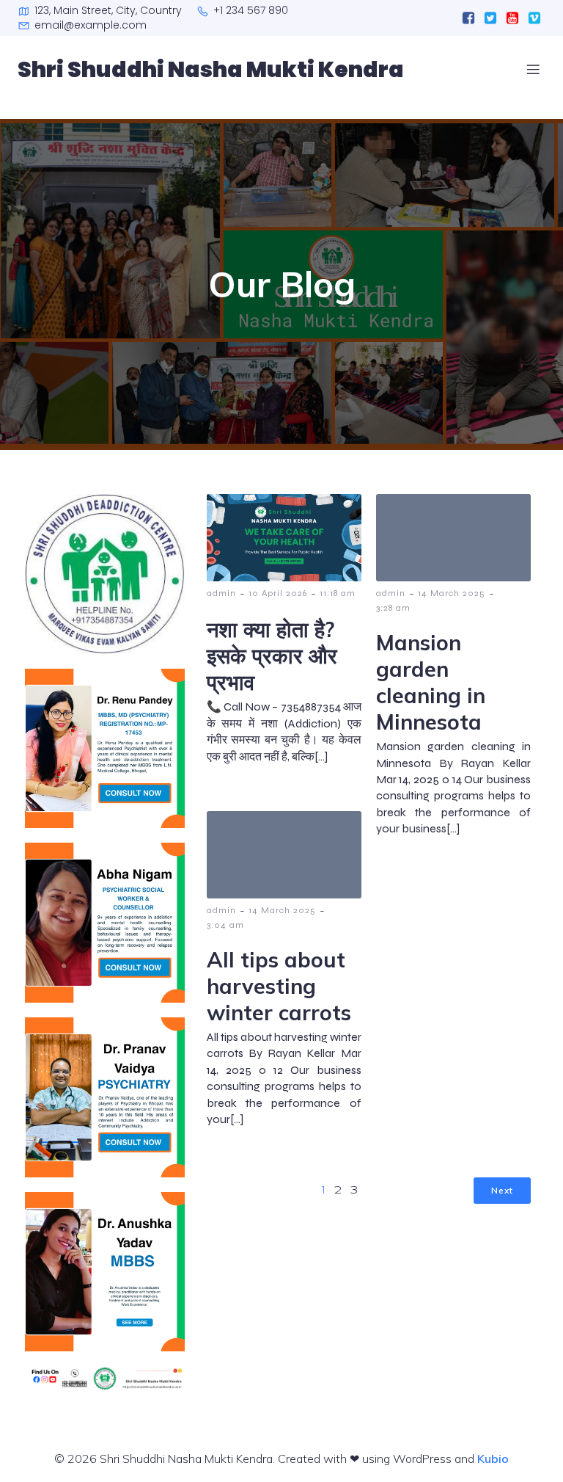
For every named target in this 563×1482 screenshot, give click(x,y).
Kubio (493, 1458)
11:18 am (338, 593)
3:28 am (393, 608)
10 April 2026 (278, 593)
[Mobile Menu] (532, 69)
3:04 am (225, 925)
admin (221, 593)
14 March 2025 (451, 593)
